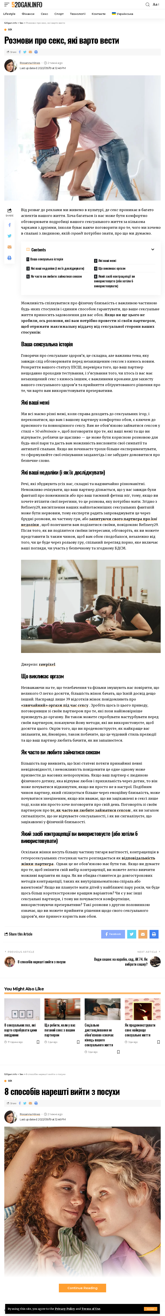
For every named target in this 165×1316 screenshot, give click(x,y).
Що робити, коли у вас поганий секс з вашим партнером (59, 1030)
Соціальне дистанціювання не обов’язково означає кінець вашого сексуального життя (99, 1035)
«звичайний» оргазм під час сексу (54, 705)
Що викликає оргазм (111, 268)
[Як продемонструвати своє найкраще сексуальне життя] (143, 1009)
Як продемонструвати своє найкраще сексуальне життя (140, 1030)
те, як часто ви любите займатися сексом (90, 810)
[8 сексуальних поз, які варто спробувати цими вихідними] (22, 1009)
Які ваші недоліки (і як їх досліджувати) (57, 268)
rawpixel (47, 664)
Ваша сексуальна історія (46, 259)
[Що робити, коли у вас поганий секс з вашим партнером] (62, 1009)
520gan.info (27, 4)
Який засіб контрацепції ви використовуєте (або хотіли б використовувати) (114, 281)
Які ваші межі (107, 260)
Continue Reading (82, 1288)
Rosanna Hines (30, 63)
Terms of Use (90, 1308)
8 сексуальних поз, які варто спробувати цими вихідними (20, 1030)
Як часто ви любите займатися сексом (56, 276)
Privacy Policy (65, 1308)
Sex (10, 30)
